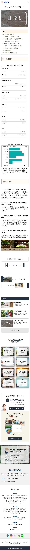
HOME (3, 542)
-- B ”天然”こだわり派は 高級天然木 (13, 39)
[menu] (28, 2)
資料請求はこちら (15, 438)
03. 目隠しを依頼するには (10, 52)
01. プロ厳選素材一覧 (9, 34)
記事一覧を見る (15, 330)
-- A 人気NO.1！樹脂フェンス (11, 36)
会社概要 (8, 542)
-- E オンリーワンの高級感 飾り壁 (12, 45)
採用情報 (25, 542)
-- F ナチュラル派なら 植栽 (10, 48)
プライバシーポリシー (16, 542)
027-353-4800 (17, 400)
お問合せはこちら (17, 408)
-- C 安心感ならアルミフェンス (11, 41)
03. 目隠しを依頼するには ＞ (15, 259)
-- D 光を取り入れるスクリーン (11, 43)
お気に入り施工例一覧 (15, 543)
